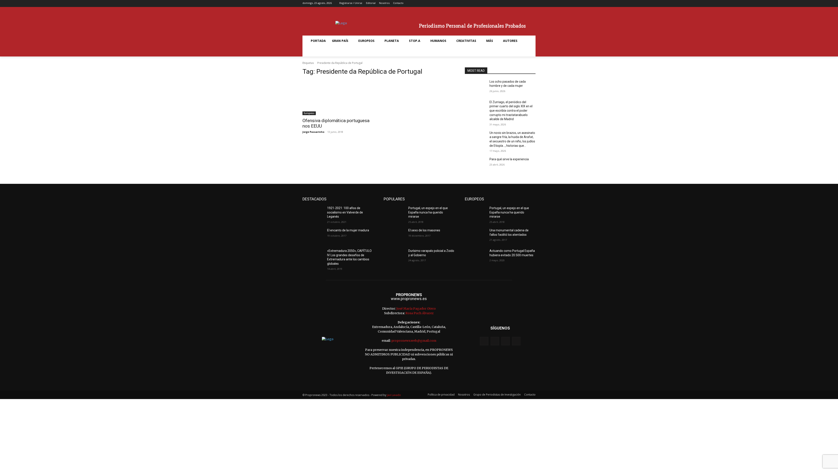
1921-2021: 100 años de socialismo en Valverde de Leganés (345, 212)
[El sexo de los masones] (394, 235)
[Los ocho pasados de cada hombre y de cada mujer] (475, 87)
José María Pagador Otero (416, 309)
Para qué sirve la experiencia (509, 159)
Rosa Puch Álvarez (419, 313)
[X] (526, 4)
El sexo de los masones (424, 230)
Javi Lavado (394, 395)
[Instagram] (519, 4)
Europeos (309, 113)
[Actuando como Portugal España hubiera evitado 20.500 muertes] (475, 256)
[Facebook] (512, 4)
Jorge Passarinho (313, 131)
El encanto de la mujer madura (348, 230)
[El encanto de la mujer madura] (313, 235)
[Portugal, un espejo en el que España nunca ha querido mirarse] (394, 213)
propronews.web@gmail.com (413, 341)
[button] (313, 51)
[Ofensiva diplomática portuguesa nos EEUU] (337, 97)
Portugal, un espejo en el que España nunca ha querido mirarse (428, 212)
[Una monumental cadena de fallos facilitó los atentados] (475, 235)
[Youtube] (533, 4)
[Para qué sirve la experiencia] (475, 164)
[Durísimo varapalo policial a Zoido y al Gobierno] (394, 256)
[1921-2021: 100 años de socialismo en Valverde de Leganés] (313, 213)
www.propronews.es (409, 298)
